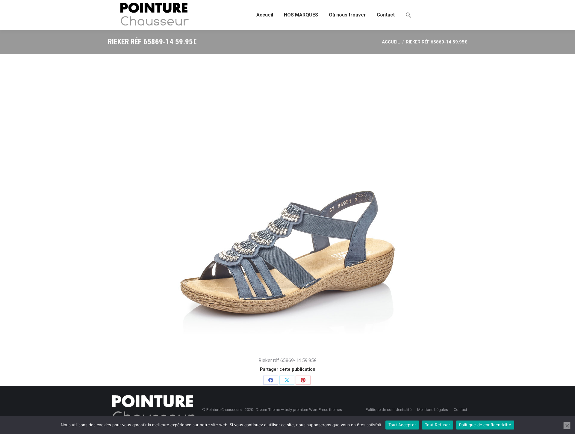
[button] (408, 15)
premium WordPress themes (317, 409)
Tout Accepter (402, 424)
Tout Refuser (437, 424)
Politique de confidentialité (485, 424)
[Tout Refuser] (567, 425)
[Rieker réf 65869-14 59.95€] (287, 204)
